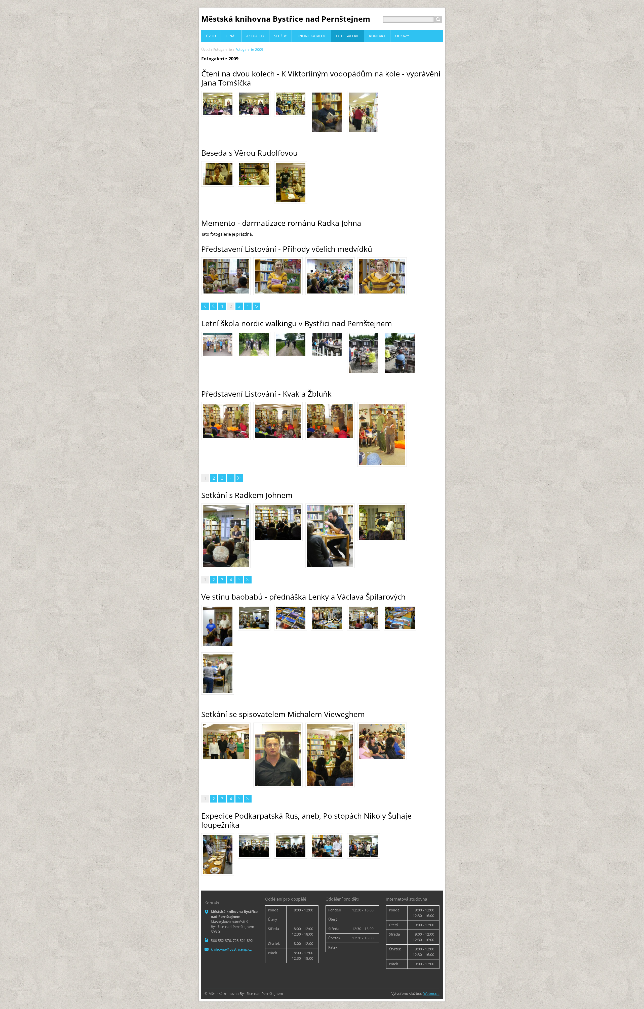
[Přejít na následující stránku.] (248, 306)
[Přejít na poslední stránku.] (256, 306)
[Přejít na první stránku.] (205, 306)
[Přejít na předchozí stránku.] (213, 306)
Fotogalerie (222, 49)
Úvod (205, 49)
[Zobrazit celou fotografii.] (217, 103)
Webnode (431, 993)
